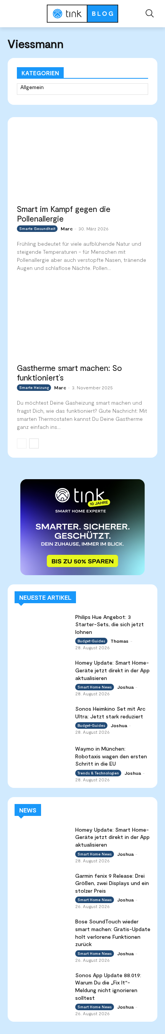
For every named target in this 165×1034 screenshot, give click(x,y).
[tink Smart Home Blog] (82, 14)
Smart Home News (95, 687)
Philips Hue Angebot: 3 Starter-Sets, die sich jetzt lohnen (109, 624)
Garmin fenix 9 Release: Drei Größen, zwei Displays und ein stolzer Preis (112, 883)
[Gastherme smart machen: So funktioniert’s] (82, 322)
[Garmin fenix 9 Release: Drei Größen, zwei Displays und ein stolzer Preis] (42, 887)
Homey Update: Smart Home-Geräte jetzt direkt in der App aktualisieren (112, 670)
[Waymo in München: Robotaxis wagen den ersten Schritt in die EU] (42, 760)
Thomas (120, 641)
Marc (67, 228)
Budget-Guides (91, 641)
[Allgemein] (82, 89)
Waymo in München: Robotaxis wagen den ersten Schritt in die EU (111, 756)
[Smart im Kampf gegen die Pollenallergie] (82, 162)
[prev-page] (21, 443)
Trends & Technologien (98, 773)
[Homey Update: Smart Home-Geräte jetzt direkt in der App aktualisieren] (42, 674)
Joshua (125, 687)
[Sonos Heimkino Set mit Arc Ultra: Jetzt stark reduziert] (42, 720)
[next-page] (34, 443)
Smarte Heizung (34, 387)
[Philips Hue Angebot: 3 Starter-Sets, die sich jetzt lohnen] (42, 628)
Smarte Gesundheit (37, 228)
